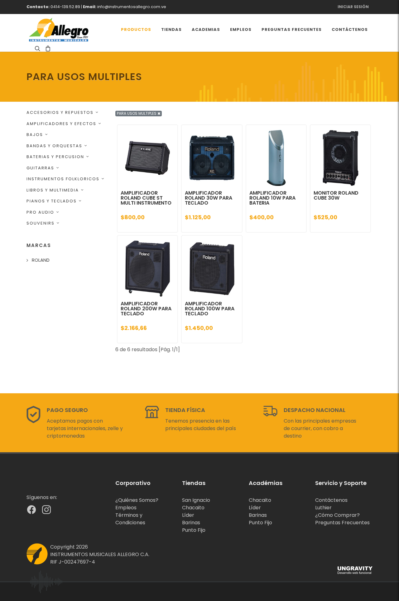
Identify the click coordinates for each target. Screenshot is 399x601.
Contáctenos (331, 500)
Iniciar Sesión (353, 6)
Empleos (126, 507)
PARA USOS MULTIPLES (137, 113)
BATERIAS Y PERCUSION (55, 157)
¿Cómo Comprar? (337, 515)
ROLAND (41, 260)
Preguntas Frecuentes (342, 522)
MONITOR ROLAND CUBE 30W (336, 195)
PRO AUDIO (40, 212)
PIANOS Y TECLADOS (51, 201)
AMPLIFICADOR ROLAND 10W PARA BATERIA (272, 197)
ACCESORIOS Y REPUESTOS (60, 112)
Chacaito (193, 507)
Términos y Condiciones (130, 518)
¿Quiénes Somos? (136, 500)
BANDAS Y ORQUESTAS (54, 146)
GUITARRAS (40, 168)
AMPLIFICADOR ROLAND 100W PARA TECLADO (209, 308)
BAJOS (34, 135)
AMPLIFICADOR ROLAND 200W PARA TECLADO (146, 308)
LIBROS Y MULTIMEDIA (52, 190)
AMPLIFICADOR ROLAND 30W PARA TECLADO (208, 197)
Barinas (191, 522)
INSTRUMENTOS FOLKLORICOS (62, 179)
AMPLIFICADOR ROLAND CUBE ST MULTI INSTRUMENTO (146, 197)
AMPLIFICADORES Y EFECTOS (61, 124)
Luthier (323, 507)
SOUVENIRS (40, 223)
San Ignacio (196, 500)
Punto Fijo (193, 530)
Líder (188, 515)
